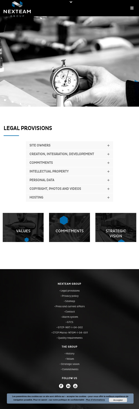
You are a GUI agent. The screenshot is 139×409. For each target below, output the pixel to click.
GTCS (70, 322)
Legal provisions (70, 290)
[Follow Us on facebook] (61, 386)
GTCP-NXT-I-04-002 (70, 327)
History (70, 353)
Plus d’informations (95, 399)
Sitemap (70, 301)
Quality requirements (70, 337)
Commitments (70, 369)
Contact (70, 311)
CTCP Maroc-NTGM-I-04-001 (70, 332)
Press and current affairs (70, 306)
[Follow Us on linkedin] (68, 386)
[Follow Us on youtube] (75, 386)
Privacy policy (70, 295)
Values (70, 358)
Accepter (118, 400)
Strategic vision (70, 364)
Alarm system (70, 316)
